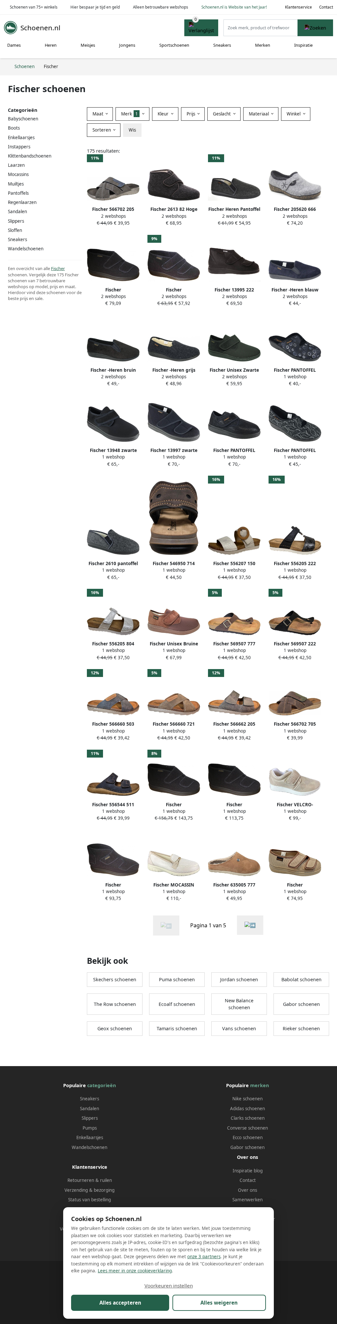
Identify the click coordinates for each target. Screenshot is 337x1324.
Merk (129, 114)
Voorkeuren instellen (168, 1285)
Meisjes (88, 45)
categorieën (101, 1085)
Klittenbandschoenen (29, 156)
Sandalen (17, 211)
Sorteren (102, 130)
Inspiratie (303, 45)
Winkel (294, 114)
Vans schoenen (239, 1028)
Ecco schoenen (248, 1137)
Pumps (90, 1128)
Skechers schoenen (114, 979)
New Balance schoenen (239, 1004)
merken (259, 1085)
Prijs (191, 114)
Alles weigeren (219, 1302)
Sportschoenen (174, 45)
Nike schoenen (247, 1099)
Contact (326, 7)
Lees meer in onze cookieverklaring (135, 1271)
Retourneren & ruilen (89, 1180)
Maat (98, 114)
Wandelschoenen (89, 1147)
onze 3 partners (203, 1257)
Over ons (247, 1190)
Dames (14, 45)
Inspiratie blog (248, 1171)
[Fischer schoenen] (250, 925)
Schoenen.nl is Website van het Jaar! (234, 7)
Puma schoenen (177, 979)
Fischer (58, 268)
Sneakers (222, 45)
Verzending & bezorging (90, 1190)
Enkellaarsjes (89, 1137)
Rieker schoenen (301, 1028)
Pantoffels (18, 193)
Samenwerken (247, 1200)
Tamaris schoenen (177, 1028)
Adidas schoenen (247, 1109)
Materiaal (259, 114)
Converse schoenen (247, 1128)
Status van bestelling (89, 1200)
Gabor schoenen (301, 1004)
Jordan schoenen (239, 979)
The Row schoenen (115, 1004)
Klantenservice (298, 7)
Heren (51, 45)
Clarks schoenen (248, 1118)
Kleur (164, 114)
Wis (132, 130)
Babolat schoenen (301, 979)
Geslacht (222, 114)
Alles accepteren (120, 1302)
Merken (262, 45)
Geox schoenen (114, 1028)
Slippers (16, 221)
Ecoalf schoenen (177, 1004)
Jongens (127, 45)
